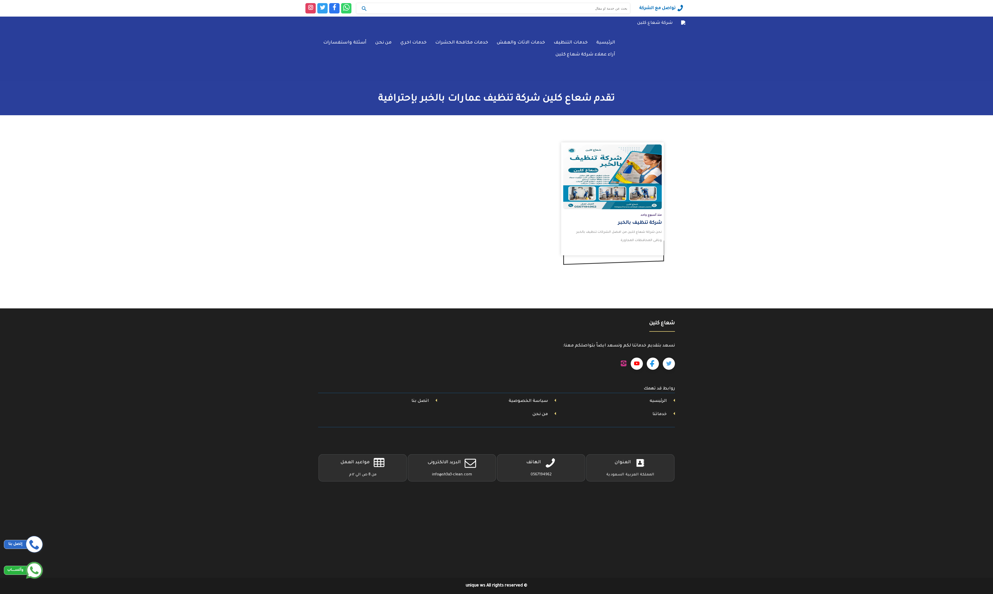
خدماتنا (659, 414)
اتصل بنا (420, 401)
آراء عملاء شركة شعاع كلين (585, 54)
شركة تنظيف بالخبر (640, 223)
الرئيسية (605, 42)
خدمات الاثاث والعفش (521, 42)
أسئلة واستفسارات (344, 42)
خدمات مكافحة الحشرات (461, 42)
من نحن (383, 42)
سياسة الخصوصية (528, 401)
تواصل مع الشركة (657, 8)
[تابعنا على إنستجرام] (623, 363)
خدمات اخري (413, 42)
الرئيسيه (658, 401)
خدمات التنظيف (571, 42)
